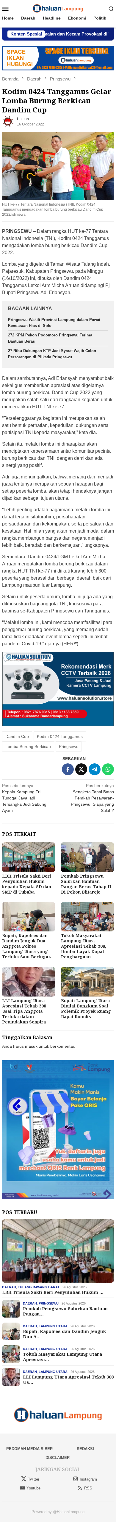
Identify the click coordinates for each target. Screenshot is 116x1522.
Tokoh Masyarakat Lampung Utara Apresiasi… (62, 1356)
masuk (31, 1046)
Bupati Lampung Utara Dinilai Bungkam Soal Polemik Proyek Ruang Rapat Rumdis (86, 1008)
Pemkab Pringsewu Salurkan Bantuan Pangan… (65, 1311)
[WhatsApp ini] (108, 769)
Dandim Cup (17, 736)
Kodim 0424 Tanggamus (60, 736)
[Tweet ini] (81, 769)
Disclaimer (58, 1457)
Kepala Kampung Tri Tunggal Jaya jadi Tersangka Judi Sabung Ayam (24, 798)
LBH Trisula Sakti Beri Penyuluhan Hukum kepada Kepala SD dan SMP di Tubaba (26, 884)
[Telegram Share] (95, 769)
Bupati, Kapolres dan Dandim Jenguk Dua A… (64, 1333)
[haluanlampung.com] (58, 8)
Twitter (33, 1479)
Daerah (9, 1287)
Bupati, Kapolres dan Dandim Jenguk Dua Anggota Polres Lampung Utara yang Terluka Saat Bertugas (26, 946)
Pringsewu (69, 746)
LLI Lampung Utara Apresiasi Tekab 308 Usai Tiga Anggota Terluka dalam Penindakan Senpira (24, 1011)
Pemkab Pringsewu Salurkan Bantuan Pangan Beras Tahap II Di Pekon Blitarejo (86, 884)
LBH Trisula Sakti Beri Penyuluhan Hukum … (53, 1292)
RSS (88, 1488)
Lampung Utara (53, 1326)
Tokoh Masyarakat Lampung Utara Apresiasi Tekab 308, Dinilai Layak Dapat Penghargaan (83, 946)
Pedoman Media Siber (29, 1449)
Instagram (88, 1479)
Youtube (33, 1488)
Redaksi (85, 1449)
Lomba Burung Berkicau (28, 746)
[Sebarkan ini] (68, 769)
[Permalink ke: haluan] (8, 121)
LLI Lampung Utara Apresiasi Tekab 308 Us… (68, 1379)
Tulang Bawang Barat (38, 1287)
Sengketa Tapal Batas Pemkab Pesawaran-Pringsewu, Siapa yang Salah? (92, 798)
